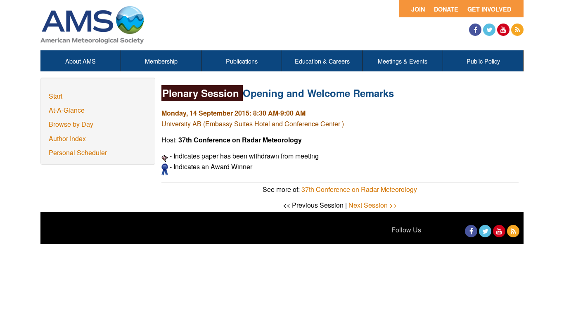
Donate (446, 9)
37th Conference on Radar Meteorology (359, 189)
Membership (161, 61)
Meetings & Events (402, 61)
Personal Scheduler (78, 152)
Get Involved (489, 9)
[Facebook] (475, 30)
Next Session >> (372, 205)
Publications (242, 61)
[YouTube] (503, 30)
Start (55, 96)
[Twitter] (489, 30)
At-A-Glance (67, 110)
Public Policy (483, 61)
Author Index (67, 138)
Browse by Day (71, 124)
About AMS (80, 61)
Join (418, 9)
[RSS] (517, 30)
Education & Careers (322, 61)
